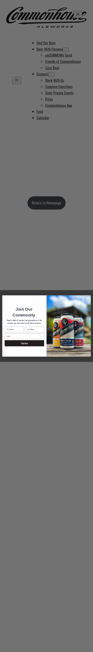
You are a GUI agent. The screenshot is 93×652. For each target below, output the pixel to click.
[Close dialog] (88, 298)
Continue (24, 343)
